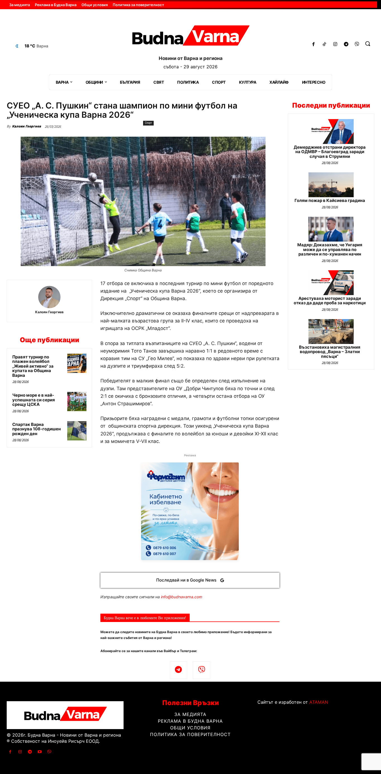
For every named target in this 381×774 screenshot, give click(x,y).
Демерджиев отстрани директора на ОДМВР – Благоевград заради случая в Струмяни (330, 151)
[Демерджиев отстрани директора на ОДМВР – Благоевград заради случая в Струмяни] (331, 131)
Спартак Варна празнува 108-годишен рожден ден (36, 429)
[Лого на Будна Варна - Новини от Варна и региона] (190, 37)
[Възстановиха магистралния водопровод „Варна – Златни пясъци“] (331, 331)
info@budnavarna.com (181, 596)
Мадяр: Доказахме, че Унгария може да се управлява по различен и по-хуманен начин (329, 249)
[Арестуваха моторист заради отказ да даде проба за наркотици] (331, 282)
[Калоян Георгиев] (49, 297)
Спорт (148, 122)
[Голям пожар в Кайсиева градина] (331, 184)
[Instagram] (335, 44)
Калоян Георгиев (26, 126)
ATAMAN (318, 702)
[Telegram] (346, 44)
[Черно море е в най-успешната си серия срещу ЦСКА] (76, 401)
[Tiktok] (324, 44)
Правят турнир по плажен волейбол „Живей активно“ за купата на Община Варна (33, 366)
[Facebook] (314, 44)
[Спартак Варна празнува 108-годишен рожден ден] (76, 430)
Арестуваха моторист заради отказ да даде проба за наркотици (330, 301)
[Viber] (357, 44)
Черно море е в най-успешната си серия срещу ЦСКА (33, 399)
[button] (367, 43)
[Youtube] (39, 751)
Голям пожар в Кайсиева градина (330, 200)
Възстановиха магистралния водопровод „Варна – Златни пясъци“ (329, 351)
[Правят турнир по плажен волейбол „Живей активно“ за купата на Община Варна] (76, 363)
